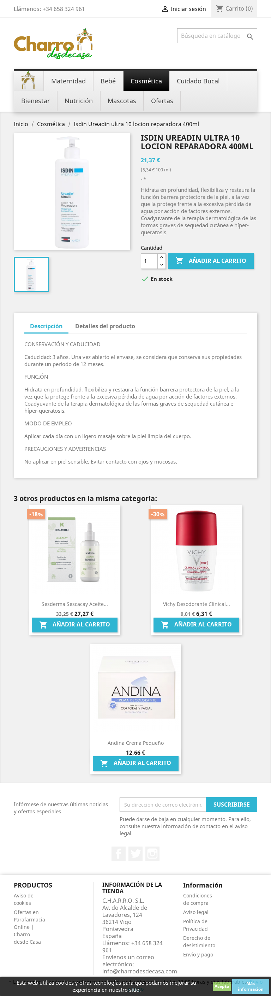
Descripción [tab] (46, 326)
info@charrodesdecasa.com (139, 971)
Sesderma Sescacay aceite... (75, 604)
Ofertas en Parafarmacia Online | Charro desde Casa (29, 927)
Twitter (135, 854)
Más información (251, 986)
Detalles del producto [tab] (105, 326)
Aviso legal (196, 912)
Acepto (222, 986)
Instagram (152, 854)
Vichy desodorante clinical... (196, 604)
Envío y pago (198, 954)
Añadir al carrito (210, 261)
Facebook (119, 854)
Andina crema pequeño (136, 742)
